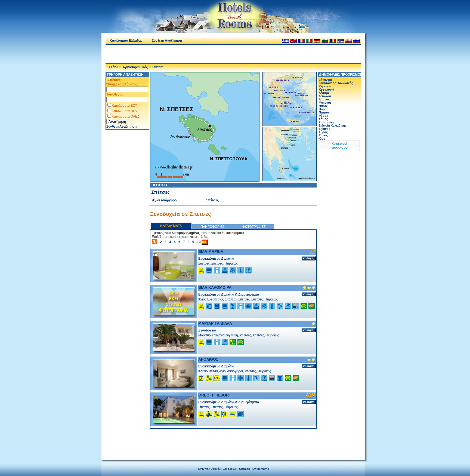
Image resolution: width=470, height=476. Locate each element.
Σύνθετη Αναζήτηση (167, 40)
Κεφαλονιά (326, 89)
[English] (293, 40)
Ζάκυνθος (326, 79)
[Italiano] (309, 40)
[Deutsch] (317, 40)
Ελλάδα (112, 67)
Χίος (322, 138)
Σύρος (323, 132)
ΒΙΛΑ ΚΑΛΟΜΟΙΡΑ (214, 287)
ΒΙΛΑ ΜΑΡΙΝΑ (210, 251)
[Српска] (340, 40)
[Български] (325, 40)
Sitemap (244, 468)
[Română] (332, 40)
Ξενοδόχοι (230, 468)
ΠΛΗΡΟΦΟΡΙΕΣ (212, 227)
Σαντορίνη (326, 122)
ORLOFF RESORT (214, 395)
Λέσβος (324, 92)
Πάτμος (324, 112)
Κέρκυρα (325, 86)
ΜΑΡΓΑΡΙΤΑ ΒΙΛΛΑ (215, 323)
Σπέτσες (212, 200)
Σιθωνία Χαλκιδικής (333, 125)
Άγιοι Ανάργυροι (164, 200)
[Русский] (356, 40)
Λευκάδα (325, 96)
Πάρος (323, 109)
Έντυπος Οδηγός (209, 468)
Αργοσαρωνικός (135, 67)
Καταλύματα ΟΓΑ (124, 111)
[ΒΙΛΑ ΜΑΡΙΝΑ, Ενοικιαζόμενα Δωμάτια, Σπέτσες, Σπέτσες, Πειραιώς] (173, 278)
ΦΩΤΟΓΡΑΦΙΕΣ (253, 227)
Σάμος (323, 119)
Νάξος (323, 106)
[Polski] (348, 40)
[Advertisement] (169, 54)
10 (199, 242)
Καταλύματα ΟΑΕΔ (126, 116)
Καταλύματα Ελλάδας (126, 40)
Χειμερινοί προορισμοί (339, 145)
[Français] (301, 40)
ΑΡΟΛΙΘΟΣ (208, 359)
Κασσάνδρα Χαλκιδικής (336, 83)
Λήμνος (324, 99)
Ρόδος (323, 115)
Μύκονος (325, 102)
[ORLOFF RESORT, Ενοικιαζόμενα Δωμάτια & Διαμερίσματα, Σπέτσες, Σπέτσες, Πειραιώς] (173, 421)
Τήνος (323, 135)
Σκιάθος (324, 128)
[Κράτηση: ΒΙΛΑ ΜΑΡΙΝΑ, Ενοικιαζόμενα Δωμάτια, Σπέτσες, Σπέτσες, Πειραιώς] (309, 258)
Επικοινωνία (260, 468)
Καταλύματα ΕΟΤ (124, 106)
